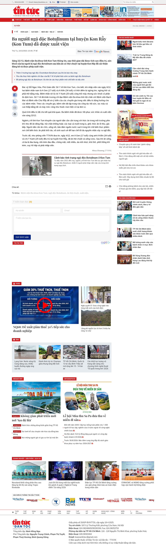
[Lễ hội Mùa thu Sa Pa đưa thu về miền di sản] (87, 398)
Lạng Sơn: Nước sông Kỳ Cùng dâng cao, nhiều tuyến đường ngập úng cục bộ (25, 365)
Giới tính (60, 32)
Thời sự (18, 20)
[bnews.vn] (66, 502)
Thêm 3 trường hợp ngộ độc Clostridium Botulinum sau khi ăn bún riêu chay (46, 73)
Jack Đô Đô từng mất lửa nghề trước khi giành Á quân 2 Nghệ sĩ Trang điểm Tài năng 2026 (64, 485)
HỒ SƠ (86, 20)
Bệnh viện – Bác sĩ (47, 32)
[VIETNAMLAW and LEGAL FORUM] (27, 501)
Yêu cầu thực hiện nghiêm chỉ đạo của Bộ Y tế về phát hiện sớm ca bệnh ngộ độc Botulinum (53, 76)
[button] (108, 352)
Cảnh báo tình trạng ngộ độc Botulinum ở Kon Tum (82, 157)
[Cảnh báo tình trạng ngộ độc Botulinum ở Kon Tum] (37, 166)
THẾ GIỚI (26, 20)
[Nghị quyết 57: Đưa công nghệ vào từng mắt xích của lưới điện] (96, 294)
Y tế (129, 20)
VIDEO (156, 20)
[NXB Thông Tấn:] (52, 502)
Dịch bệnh (34, 32)
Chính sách (24, 32)
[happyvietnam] (38, 499)
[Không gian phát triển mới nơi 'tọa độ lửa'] (36, 398)
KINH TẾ (35, 20)
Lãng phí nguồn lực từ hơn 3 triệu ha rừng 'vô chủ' (95, 329)
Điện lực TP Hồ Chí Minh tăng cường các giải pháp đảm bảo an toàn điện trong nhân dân (100, 485)
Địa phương (139, 512)
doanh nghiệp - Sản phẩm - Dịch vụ (27, 458)
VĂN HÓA (60, 20)
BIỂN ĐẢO (122, 20)
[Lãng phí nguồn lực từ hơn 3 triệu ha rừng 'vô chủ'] (96, 317)
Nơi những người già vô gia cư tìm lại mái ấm (36, 438)
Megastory (16, 416)
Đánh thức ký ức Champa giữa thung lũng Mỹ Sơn (50, 362)
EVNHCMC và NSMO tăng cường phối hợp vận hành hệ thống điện (138, 483)
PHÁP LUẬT (51, 20)
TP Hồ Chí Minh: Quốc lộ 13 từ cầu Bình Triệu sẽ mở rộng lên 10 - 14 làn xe (73, 365)
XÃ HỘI (42, 20)
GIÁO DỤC (68, 20)
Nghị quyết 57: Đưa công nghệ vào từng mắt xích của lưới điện (95, 307)
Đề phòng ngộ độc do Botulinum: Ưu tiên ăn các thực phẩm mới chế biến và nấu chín (50, 80)
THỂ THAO (78, 20)
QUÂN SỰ (93, 20)
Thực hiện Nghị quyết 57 (143, 20)
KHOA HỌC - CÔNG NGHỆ (108, 20)
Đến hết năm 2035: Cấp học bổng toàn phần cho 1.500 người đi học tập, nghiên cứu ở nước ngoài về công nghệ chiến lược (86, 428)
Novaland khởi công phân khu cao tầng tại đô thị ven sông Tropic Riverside (26, 485)
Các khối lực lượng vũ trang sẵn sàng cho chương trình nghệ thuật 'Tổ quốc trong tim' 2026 (97, 365)
